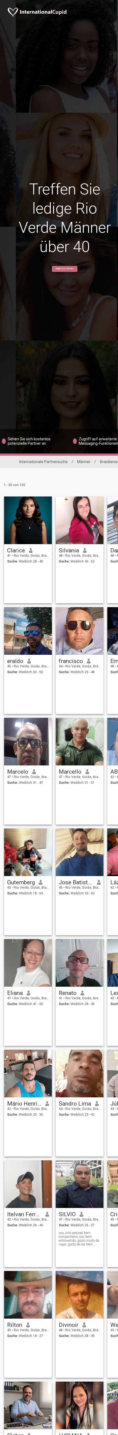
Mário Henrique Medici (24, 1103)
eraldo (15, 661)
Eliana (15, 993)
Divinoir (68, 1325)
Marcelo (17, 771)
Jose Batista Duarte (76, 882)
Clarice (16, 550)
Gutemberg (21, 882)
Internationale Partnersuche (43, 462)
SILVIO (67, 1214)
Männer (84, 462)
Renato (68, 993)
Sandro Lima (75, 1103)
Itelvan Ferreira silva (24, 1214)
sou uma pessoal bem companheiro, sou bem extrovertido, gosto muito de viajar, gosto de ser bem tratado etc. (79, 1238)
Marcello (70, 771)
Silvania (69, 550)
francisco (71, 661)
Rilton (14, 1325)
